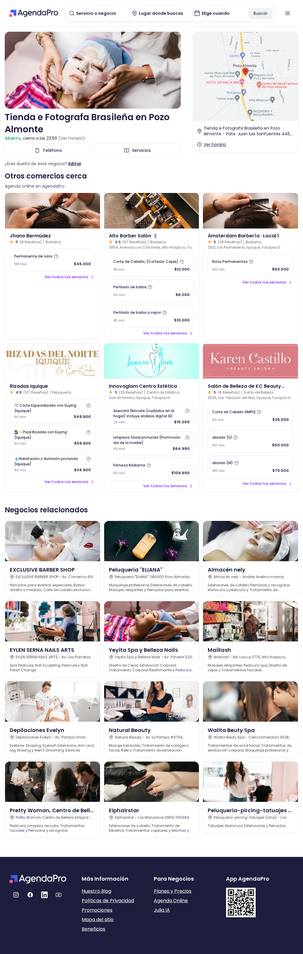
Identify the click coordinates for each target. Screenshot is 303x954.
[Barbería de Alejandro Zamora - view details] (52, 211)
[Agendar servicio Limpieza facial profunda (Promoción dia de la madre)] (151, 443)
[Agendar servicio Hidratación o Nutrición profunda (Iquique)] (52, 464)
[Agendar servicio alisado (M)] (250, 467)
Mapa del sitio (98, 919)
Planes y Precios (172, 891)
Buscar (260, 13)
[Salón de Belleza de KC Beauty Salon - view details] (250, 361)
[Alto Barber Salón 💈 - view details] (151, 211)
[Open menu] (288, 13)
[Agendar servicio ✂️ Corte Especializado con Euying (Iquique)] (52, 411)
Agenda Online (171, 900)
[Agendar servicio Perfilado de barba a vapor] (151, 316)
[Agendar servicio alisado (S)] (250, 441)
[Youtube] (58, 894)
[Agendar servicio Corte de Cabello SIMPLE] (250, 416)
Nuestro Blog (96, 891)
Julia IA (162, 910)
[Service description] (56, 256)
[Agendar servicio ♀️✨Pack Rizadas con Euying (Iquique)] (52, 438)
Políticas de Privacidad (108, 900)
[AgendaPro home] (33, 13)
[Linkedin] (44, 894)
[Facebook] (30, 894)
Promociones (97, 910)
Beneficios (93, 929)
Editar (74, 164)
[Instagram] (15, 894)
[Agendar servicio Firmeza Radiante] (151, 469)
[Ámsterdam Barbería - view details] (250, 211)
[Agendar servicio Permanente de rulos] (52, 260)
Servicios (141, 150)
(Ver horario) (71, 138)
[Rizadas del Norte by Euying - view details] (52, 361)
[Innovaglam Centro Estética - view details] (151, 361)
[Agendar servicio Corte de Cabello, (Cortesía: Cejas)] (151, 265)
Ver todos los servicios (66, 277)
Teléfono (52, 150)
